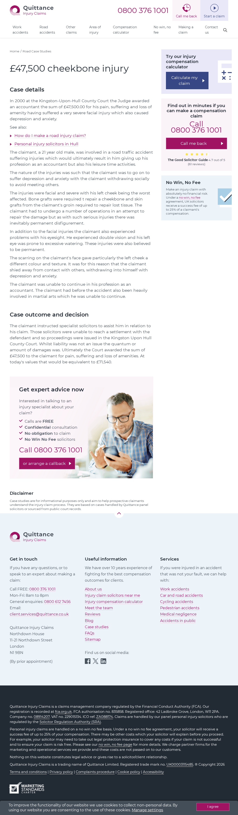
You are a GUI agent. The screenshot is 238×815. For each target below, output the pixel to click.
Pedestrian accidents (179, 608)
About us (93, 589)
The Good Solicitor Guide (188, 160)
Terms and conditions (28, 772)
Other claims (71, 30)
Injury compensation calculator (114, 601)
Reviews (92, 614)
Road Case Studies (37, 51)
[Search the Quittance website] (225, 30)
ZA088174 (104, 717)
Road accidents (47, 30)
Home (14, 51)
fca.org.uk (63, 712)
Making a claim (185, 30)
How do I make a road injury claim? (50, 135)
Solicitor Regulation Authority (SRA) (70, 722)
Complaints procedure (95, 772)
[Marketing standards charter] (28, 786)
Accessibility (153, 772)
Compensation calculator (125, 30)
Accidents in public (178, 620)
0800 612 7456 (57, 601)
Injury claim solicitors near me (112, 595)
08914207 (42, 717)
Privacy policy (61, 772)
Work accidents (20, 30)
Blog (89, 620)
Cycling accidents (176, 601)
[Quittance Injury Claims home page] (31, 10)
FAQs (89, 633)
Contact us (211, 30)
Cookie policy (128, 772)
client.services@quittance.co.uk (39, 614)
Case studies (97, 627)
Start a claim (214, 16)
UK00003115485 (179, 764)
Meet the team (99, 608)
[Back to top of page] (119, 513)
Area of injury (95, 30)
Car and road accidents (181, 595)
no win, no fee (189, 197)
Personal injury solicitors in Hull (46, 143)
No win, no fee (162, 30)
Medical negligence (178, 614)
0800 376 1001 (143, 10)
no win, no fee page (115, 744)
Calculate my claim (184, 80)
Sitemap (93, 639)
